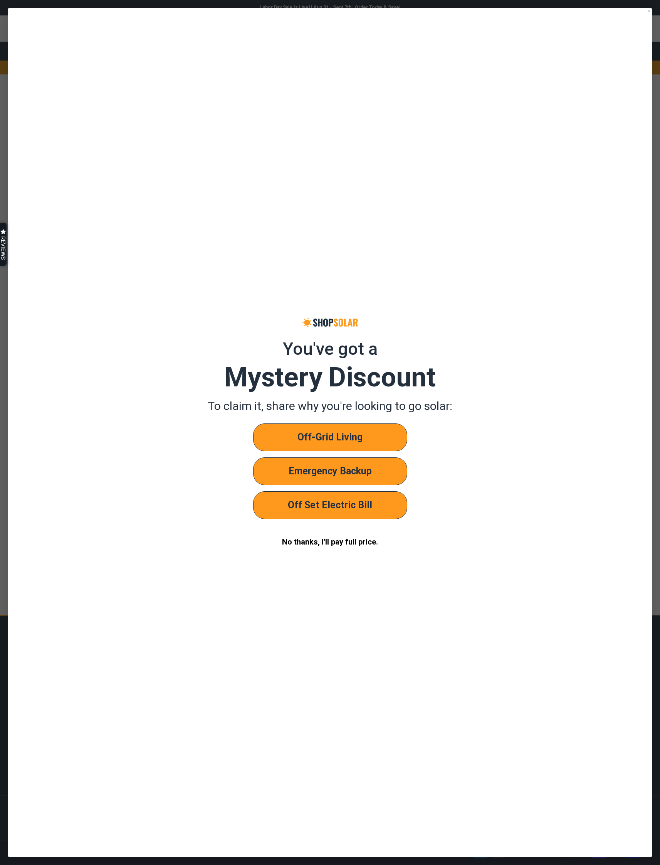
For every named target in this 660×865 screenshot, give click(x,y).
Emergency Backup (330, 471)
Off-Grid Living (330, 437)
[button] (3, 244)
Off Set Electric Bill (330, 505)
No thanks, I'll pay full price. (330, 541)
